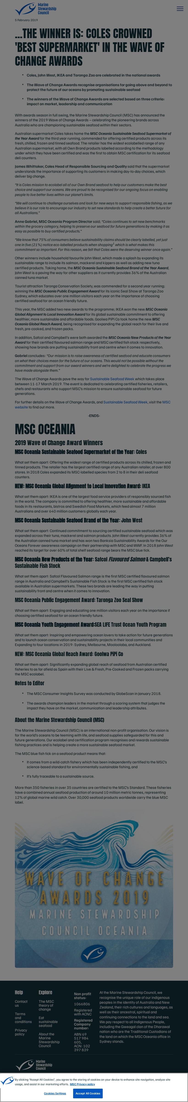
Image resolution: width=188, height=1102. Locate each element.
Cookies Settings (55, 1093)
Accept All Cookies (88, 1093)
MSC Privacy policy (82, 1084)
